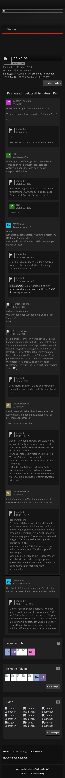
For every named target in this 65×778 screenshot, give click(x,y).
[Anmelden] (24, 4)
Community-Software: (32, 769)
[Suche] (51, 4)
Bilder (23, 73)
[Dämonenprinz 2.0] (25, 652)
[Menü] (61, 4)
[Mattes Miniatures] (14, 677)
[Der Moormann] (8, 677)
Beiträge (7, 73)
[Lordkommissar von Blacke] (14, 652)
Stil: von (32, 773)
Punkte (13, 77)
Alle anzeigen (53, 686)
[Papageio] (8, 652)
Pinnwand (14, 93)
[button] (52, 83)
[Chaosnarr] (25, 677)
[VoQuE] (20, 677)
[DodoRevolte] (31, 677)
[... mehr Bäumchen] (14, 709)
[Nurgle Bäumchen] (14, 724)
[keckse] (31, 652)
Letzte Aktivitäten (37, 93)
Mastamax (17, 285)
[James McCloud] (20, 652)
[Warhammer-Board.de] (32, 17)
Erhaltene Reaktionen (43, 73)
